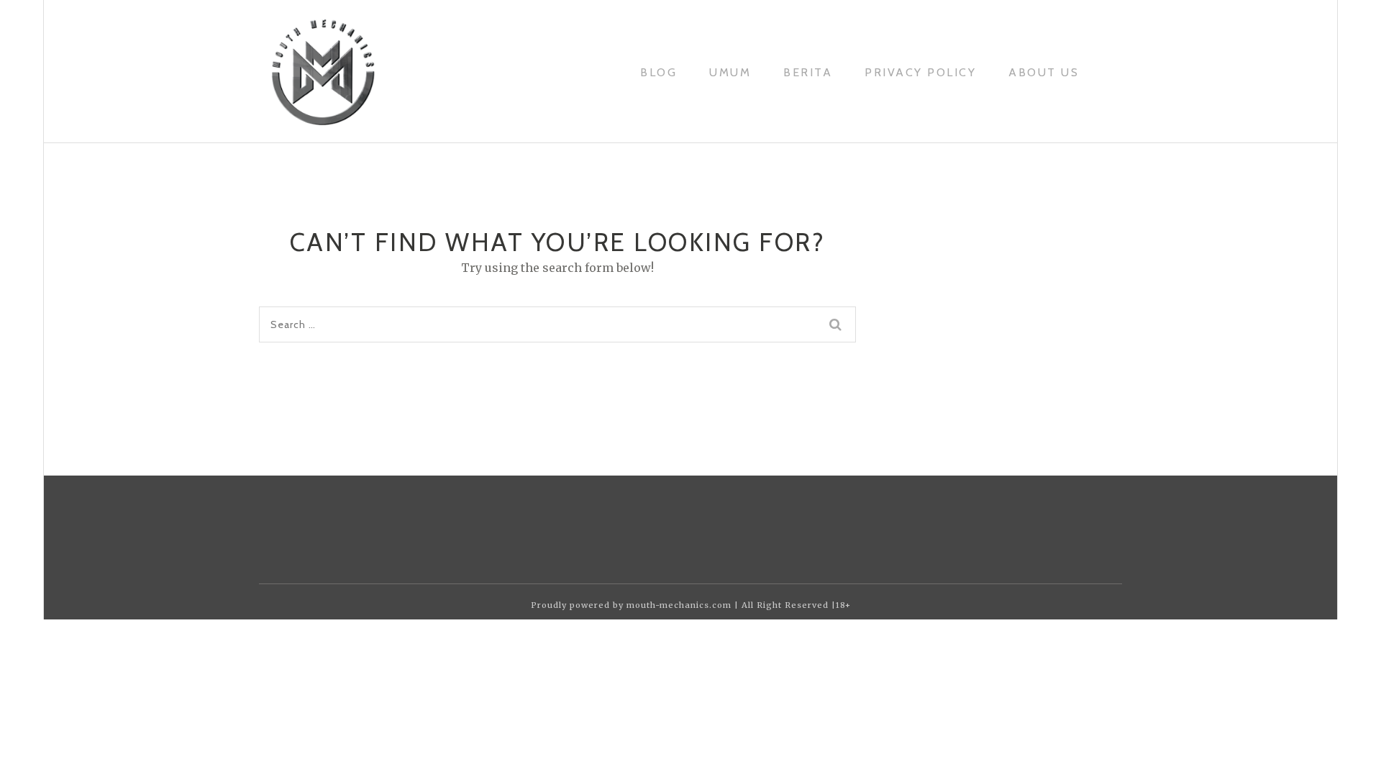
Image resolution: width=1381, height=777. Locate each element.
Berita (807, 72)
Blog (658, 72)
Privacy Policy (920, 72)
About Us (1043, 72)
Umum (730, 72)
